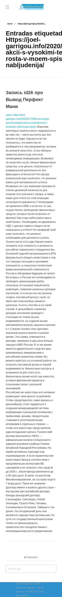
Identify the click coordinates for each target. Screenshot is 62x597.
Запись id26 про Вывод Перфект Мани (24, 99)
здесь (9, 114)
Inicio (9, 24)
